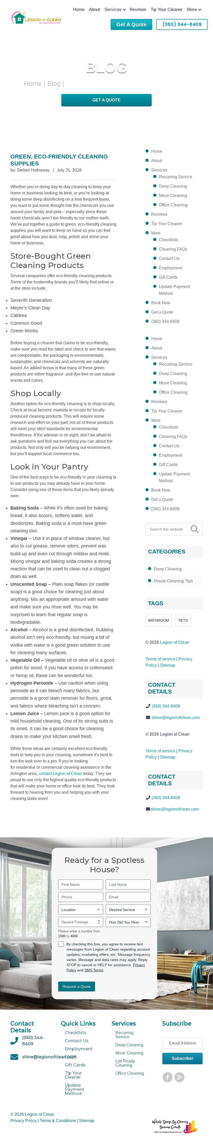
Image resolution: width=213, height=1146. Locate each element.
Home (78, 9)
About (94, 9)
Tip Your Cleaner (167, 9)
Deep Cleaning (173, 186)
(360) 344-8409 (165, 321)
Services (113, 9)
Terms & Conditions (58, 1120)
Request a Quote (77, 987)
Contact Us (169, 258)
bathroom (158, 620)
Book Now (160, 303)
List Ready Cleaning (125, 1063)
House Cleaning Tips (173, 581)
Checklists (168, 240)
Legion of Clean (174, 642)
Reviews (138, 9)
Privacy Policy (23, 1120)
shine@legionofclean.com (176, 717)
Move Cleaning (173, 195)
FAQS (70, 1056)
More (192, 9)
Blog (54, 83)
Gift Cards (168, 277)
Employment (170, 268)
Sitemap (167, 665)
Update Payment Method (174, 290)
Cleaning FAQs (173, 249)
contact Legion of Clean (60, 773)
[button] (124, 9)
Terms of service (160, 659)
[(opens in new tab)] (175, 1134)
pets (183, 620)
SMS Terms (93, 970)
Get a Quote (106, 100)
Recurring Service (175, 177)
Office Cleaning (173, 205)
